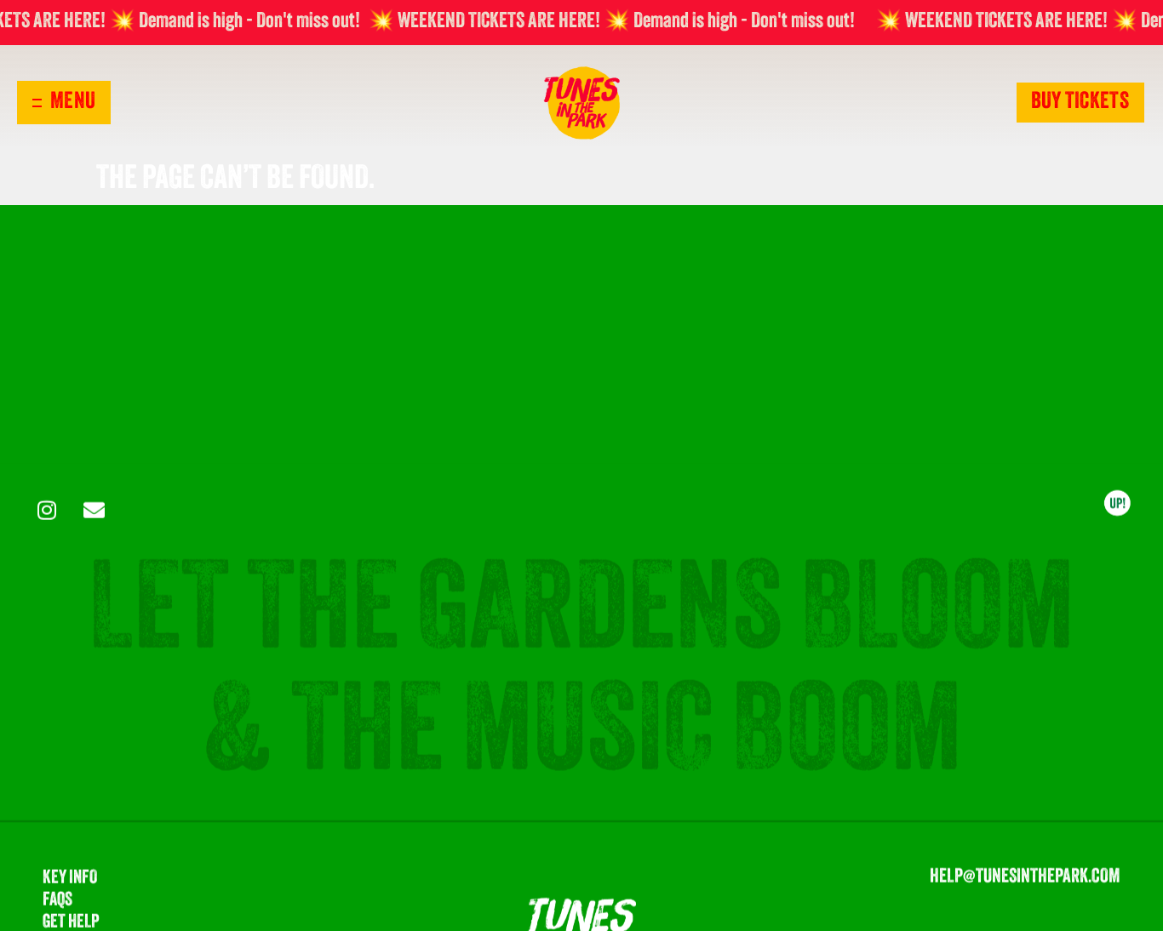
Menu (72, 102)
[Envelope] (93, 510)
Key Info (70, 879)
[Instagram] (47, 510)
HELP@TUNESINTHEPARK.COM (1025, 878)
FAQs (57, 901)
